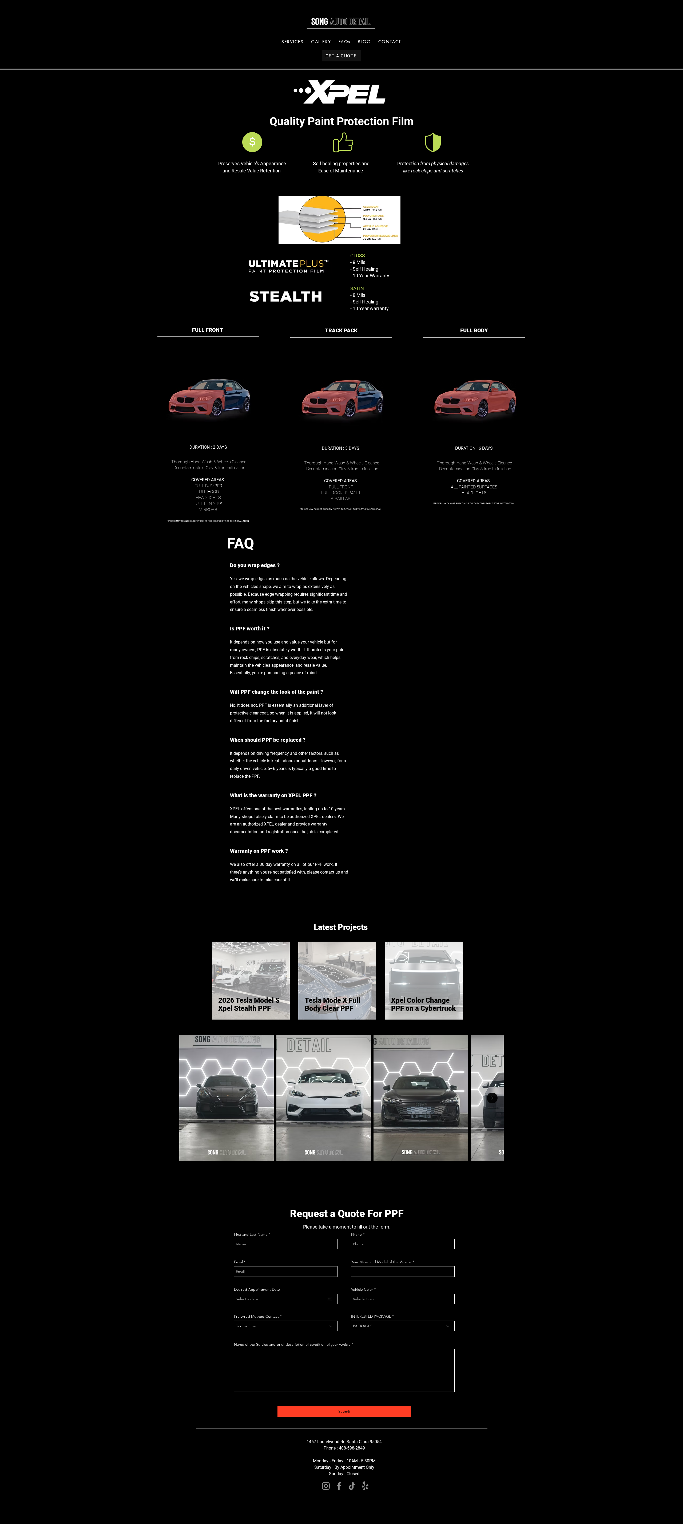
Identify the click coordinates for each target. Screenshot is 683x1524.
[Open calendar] (330, 1299)
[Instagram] (326, 1486)
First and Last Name (251, 1234)
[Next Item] (492, 1098)
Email (238, 1262)
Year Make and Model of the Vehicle (381, 1262)
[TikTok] (352, 1486)
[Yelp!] (365, 1486)
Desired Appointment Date (257, 1289)
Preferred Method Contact (256, 1316)
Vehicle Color (362, 1289)
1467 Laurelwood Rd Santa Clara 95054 (344, 1441)
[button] (292, 41)
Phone (356, 1234)
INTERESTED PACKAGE (371, 1316)
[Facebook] (339, 1486)
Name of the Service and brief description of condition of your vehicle (293, 1344)
